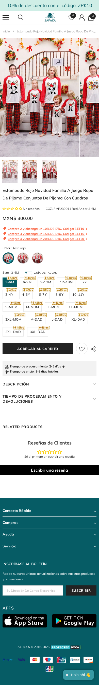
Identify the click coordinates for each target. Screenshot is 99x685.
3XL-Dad (37, 332)
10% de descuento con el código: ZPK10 (49, 5)
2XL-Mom (13, 319)
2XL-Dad (13, 332)
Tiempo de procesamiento (29, 366)
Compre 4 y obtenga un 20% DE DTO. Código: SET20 (46, 239)
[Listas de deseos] (82, 348)
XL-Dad (78, 319)
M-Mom (32, 307)
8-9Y (59, 294)
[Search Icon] (25, 17)
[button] (13, 209)
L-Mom (53, 307)
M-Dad (36, 319)
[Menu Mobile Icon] (6, 17)
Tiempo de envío (22, 371)
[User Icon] (82, 17)
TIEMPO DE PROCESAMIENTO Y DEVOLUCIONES (32, 399)
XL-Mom (75, 307)
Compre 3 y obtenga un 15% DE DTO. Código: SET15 (46, 234)
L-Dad (57, 319)
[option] (39, 97)
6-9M (27, 282)
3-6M (9, 282)
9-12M (45, 282)
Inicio (6, 31)
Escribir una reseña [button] (49, 470)
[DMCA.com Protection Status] (65, 647)
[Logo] (50, 17)
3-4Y (9, 294)
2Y (84, 282)
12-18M (66, 282)
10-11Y (78, 294)
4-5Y (26, 294)
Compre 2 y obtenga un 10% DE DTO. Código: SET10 (46, 229)
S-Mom (11, 307)
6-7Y (43, 294)
